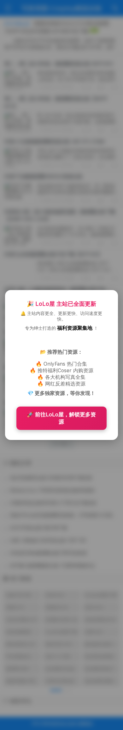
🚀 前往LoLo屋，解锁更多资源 (61, 418)
